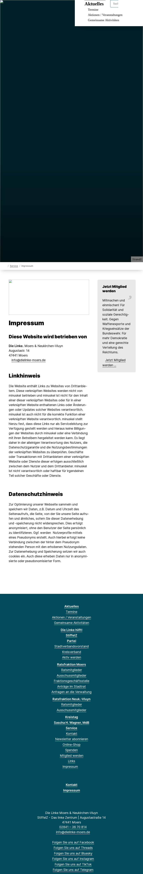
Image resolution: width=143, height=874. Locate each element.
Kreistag (71, 717)
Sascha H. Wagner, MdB (71, 722)
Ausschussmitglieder (71, 675)
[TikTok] (30, 7)
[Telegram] (35, 7)
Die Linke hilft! (71, 630)
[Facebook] (7, 7)
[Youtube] (41, 7)
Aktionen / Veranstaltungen (105, 15)
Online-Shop (71, 744)
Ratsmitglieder (71, 670)
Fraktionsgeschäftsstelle (71, 681)
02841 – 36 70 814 (72, 827)
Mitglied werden (71, 755)
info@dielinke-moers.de (29, 360)
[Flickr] (47, 7)
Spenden (71, 750)
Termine (71, 612)
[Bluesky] (18, 7)
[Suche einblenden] (125, 7)
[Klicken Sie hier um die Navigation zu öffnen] (135, 7)
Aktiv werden (71, 657)
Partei (71, 641)
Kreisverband (71, 652)
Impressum (70, 766)
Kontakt (71, 733)
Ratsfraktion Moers (71, 664)
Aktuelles (71, 606)
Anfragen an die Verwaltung (71, 692)
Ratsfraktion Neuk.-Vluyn (71, 699)
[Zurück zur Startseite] (5, 266)
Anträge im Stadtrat (71, 686)
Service (14, 266)
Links (71, 761)
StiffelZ (71, 635)
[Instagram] (24, 7)
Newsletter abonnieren (71, 739)
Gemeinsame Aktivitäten (103, 20)
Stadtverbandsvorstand (71, 646)
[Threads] (12, 7)
